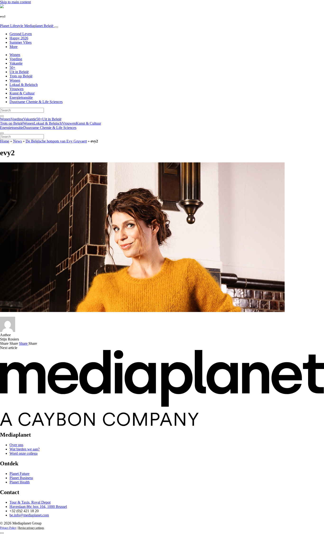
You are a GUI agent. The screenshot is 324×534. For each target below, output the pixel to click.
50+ (12, 68)
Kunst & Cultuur (22, 93)
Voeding (15, 59)
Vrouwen (16, 89)
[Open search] (2, 116)
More (13, 47)
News (17, 141)
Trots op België (20, 76)
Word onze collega (23, 453)
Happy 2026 (18, 38)
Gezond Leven (20, 34)
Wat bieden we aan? (24, 449)
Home (4, 141)
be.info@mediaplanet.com (29, 515)
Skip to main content (15, 2)
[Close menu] (2, 133)
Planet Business (21, 478)
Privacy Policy (8, 527)
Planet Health (19, 482)
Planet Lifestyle (26, 26)
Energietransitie (21, 97)
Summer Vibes (20, 42)
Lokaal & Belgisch (23, 85)
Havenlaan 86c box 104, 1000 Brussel (38, 507)
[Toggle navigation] (56, 27)
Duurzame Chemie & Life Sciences (36, 102)
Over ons (16, 445)
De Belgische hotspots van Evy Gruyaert (56, 141)
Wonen (14, 55)
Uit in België (19, 72)
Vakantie (16, 63)
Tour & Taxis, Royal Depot (30, 502)
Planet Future (19, 474)
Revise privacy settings (31, 527)
